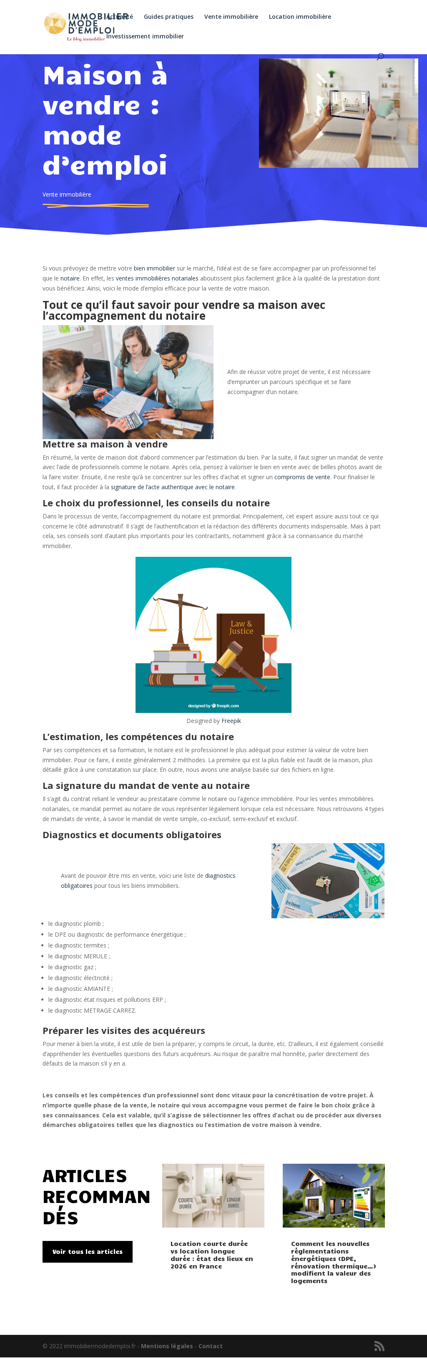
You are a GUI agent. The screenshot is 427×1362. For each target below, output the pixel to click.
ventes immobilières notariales (157, 278)
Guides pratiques (168, 17)
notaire (70, 278)
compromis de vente (302, 477)
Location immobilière (300, 17)
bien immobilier (154, 268)
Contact (210, 1346)
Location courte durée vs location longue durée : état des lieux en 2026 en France (212, 1254)
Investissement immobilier (145, 36)
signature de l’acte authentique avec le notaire (173, 487)
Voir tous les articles (88, 1251)
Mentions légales (167, 1346)
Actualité (119, 17)
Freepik (231, 721)
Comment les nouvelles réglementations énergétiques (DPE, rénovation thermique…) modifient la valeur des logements (333, 1262)
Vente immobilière (231, 17)
